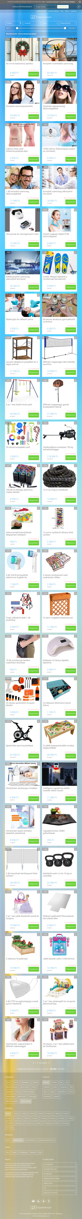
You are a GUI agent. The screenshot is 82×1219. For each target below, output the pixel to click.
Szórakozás (9, 1092)
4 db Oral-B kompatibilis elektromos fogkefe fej (17, 576)
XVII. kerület (18, 1123)
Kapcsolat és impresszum (50, 1193)
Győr (67, 1082)
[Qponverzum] (41, 17)
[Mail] (33, 1201)
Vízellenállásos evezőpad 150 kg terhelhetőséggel (58, 448)
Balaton (15, 1152)
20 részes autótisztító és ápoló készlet (20, 704)
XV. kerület (70, 1118)
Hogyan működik (48, 1183)
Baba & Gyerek (22, 1096)
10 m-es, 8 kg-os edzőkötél (55, 490)
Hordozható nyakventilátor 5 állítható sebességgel (19, 1045)
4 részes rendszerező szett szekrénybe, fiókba (55, 576)
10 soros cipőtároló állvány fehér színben (58, 533)
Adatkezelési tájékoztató (50, 1169)
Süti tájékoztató (48, 1174)
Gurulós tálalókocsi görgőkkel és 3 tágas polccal (22, 363)
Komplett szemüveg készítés (19, 106)
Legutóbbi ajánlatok (53, 11)
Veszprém (56, 1096)
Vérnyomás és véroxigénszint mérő (22, 234)
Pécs (71, 1087)
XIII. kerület (52, 1118)
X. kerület (26, 1118)
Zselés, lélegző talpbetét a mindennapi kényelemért (55, 278)
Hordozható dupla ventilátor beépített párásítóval (19, 832)
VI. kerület (56, 1113)
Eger (61, 1082)
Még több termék (25, 1101)
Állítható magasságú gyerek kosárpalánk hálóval (56, 405)
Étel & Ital (15, 1082)
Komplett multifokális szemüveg (58, 63)
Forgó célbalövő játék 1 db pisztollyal (18, 619)
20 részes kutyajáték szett (18, 447)
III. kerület (31, 1113)
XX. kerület (46, 1123)
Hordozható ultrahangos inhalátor (21, 788)
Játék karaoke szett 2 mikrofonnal (58, 959)
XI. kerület (34, 1118)
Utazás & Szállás (10, 1096)
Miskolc (55, 1087)
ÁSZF (43, 1)
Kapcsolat (73, 11)
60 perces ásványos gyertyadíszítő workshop (59, 320)
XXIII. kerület (9, 1128)
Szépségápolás (25, 1082)
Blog (62, 11)
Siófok (8, 1152)
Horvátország (23, 1152)
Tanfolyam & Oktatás (28, 1092)
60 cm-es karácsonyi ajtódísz (19, 63)
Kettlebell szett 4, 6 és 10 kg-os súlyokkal (57, 874)
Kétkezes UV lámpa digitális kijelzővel (56, 661)
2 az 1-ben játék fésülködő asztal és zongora (22, 917)
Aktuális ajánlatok (41, 11)
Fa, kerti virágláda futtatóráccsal (58, 618)
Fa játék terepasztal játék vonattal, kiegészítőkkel (58, 746)
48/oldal (53, 1069)
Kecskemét (47, 1087)
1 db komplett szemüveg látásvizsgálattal (17, 192)
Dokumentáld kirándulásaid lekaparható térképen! (18, 533)
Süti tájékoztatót (65, 1)
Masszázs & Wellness (11, 1087)
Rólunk (67, 11)
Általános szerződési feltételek (52, 1178)
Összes (8, 1082)
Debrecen (54, 1082)
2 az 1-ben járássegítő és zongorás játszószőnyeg (59, 1002)
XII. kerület (43, 1118)
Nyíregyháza (63, 1087)
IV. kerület (40, 1113)
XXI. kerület (56, 1123)
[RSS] (38, 1201)
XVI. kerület (9, 1123)
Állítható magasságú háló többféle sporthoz (59, 363)
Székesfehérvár (62, 1092)
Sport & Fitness (25, 1087)
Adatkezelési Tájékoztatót (52, 1)
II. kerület (23, 1113)
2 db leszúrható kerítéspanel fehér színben (22, 874)
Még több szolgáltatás (12, 1101)
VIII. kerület (9, 1118)
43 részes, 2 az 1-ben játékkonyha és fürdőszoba (58, 1045)
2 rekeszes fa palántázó (17, 959)
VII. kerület (65, 1113)
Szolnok (71, 1092)
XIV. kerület (61, 1118)
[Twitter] (43, 1201)
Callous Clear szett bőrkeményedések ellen (17, 150)
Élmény (34, 1087)
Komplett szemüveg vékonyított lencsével (57, 192)
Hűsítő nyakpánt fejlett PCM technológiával (56, 235)
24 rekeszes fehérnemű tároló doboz (57, 704)
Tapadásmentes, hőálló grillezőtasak (54, 832)
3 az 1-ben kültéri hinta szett (19, 404)
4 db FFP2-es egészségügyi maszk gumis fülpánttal (22, 1002)
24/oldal (45, 1069)
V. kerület (48, 1113)
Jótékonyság (32, 1096)
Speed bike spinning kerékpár (19, 745)
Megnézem (33, 74)
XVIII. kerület (28, 1123)
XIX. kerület (37, 1123)
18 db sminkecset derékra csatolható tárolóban (18, 661)
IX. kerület (17, 1118)
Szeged (53, 1092)
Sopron (46, 1092)
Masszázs (33, 1152)
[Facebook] (48, 1201)
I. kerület (15, 1113)
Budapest (46, 1082)
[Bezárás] (80, 2)
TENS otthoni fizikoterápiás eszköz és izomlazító (59, 150)
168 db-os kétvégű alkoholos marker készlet (19, 491)
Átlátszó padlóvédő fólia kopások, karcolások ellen (58, 917)
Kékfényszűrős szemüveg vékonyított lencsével (18, 278)
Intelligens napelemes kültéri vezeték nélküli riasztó (56, 789)
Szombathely (47, 1096)
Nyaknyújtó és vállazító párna (19, 319)
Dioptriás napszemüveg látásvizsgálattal (54, 107)
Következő (43, 1063)
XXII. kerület (65, 1123)
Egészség (35, 1082)
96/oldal (61, 1069)
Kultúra (17, 1092)
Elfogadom (72, 1)
